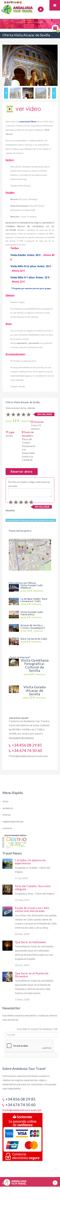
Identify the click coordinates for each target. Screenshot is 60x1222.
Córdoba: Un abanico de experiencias (30, 862)
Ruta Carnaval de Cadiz (33, 638)
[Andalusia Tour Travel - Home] (14, 1181)
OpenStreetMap (19, 540)
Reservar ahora (21, 471)
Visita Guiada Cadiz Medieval (31, 586)
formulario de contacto (21, 737)
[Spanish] (20, 2)
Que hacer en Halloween (30, 942)
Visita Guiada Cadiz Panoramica (31, 613)
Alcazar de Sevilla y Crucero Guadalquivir (32, 626)
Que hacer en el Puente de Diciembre (31, 975)
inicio (5, 801)
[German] (11, 2)
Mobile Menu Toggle (54, 5)
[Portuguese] (17, 2)
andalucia (8, 808)
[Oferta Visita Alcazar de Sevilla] (24, 108)
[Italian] (14, 2)
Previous (6, 93)
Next (54, 93)
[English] (5, 2)
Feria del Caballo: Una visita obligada (33, 887)
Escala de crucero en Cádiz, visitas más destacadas (32, 909)
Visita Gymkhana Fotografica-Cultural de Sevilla (35, 665)
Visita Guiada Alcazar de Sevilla (35, 690)
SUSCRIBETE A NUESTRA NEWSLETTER (37, 1029)
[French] (8, 2)
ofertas (7, 814)
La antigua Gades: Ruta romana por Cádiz (33, 600)
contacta (7, 828)
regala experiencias (13, 821)
